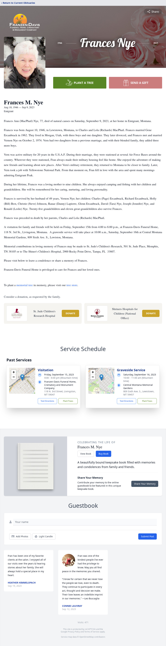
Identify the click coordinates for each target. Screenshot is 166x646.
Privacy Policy (74, 631)
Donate (70, 313)
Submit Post (147, 536)
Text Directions (47, 401)
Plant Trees (68, 401)
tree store (71, 285)
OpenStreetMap (86, 636)
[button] (22, 377)
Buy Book (103, 453)
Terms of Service (91, 631)
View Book (85, 453)
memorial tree (24, 285)
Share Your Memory (144, 483)
